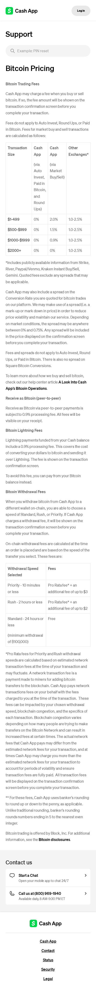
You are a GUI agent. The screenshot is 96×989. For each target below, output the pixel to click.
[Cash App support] (24, 11)
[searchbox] (48, 51)
